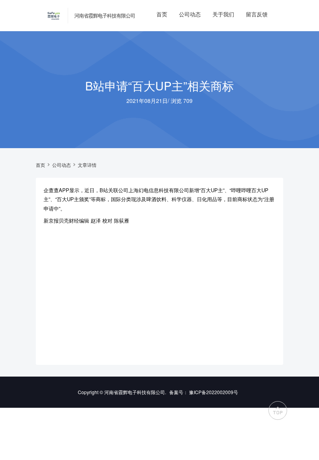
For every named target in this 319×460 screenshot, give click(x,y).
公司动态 (190, 14)
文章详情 (87, 165)
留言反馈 (257, 14)
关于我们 (223, 14)
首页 (161, 14)
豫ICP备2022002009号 (213, 392)
